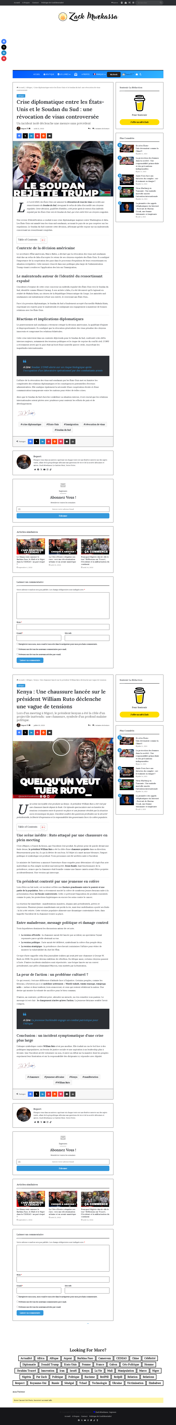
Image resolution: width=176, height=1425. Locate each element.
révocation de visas (95, 424)
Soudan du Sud (63, 430)
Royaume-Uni (38, 1383)
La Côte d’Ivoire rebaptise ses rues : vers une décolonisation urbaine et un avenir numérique (62, 559)
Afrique (29, 87)
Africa (40, 1358)
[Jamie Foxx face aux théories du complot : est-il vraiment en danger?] (127, 180)
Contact (35, 3)
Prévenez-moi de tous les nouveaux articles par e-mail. (40, 654)
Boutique (49, 74)
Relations (148, 1376)
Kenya (85, 1370)
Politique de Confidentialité (52, 3)
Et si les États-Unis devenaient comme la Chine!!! (147, 148)
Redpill (118, 1376)
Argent (68, 1358)
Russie (55, 1383)
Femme (86, 1364)
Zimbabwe (155, 1383)
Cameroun (104, 1358)
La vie (98, 1370)
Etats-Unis (53, 424)
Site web (68, 633)
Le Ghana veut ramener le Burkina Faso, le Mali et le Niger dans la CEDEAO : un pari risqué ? (31, 560)
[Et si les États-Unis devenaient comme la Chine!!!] (127, 148)
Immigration (72, 424)
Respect (20, 1383)
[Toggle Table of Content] (41, 240)
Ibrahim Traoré (26, 1370)
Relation (132, 1376)
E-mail (20, 633)
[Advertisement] (88, 45)
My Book (113, 74)
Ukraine (117, 1383)
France (100, 1364)
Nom (19, 622)
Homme (149, 1364)
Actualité (26, 1358)
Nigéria (26, 1376)
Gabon (113, 1364)
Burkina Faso (85, 1358)
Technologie (99, 1383)
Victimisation (135, 1383)
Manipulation (126, 1370)
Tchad (83, 1383)
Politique (57, 1376)
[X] (41, 469)
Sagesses (112, 1412)
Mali (110, 1370)
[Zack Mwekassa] (88, 16)
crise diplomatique (31, 424)
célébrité (150, 1358)
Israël (73, 1370)
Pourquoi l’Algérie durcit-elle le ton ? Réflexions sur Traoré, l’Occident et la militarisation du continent (95, 560)
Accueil (17, 3)
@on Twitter (19, 1392)
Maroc (143, 1370)
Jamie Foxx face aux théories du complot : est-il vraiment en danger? (147, 178)
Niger (155, 1370)
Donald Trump (50, 1364)
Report (23, 129)
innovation (47, 1370)
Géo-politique (130, 1364)
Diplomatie (29, 1364)
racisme (90, 1376)
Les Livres (64, 74)
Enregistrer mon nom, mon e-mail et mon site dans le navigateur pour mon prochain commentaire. (58, 644)
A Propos (26, 3)
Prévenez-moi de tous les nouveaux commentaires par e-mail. (43, 649)
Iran (62, 1370)
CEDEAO (121, 1358)
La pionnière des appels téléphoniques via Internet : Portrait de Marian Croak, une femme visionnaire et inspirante (147, 208)
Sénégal (69, 1383)
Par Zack (41, 1376)
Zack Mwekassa (101, 1412)
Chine (135, 1358)
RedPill (104, 1376)
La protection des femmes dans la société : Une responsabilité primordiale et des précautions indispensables (147, 163)
